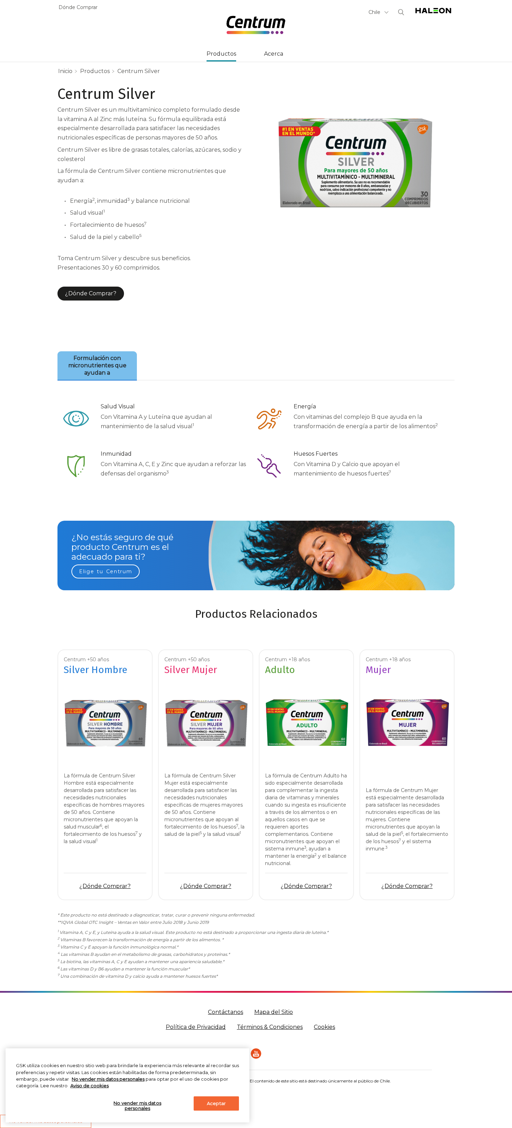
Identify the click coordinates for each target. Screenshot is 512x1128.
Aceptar (216, 1103)
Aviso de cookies (89, 1085)
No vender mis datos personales (137, 1105)
